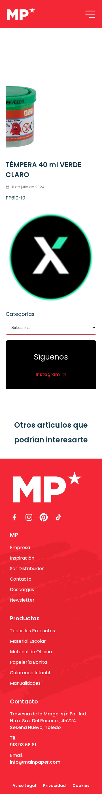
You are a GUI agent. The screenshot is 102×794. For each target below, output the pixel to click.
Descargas (22, 589)
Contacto (20, 579)
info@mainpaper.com (35, 762)
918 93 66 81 (23, 745)
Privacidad (54, 785)
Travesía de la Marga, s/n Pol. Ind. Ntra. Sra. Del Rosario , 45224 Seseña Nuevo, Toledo (48, 721)
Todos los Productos (32, 630)
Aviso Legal (24, 785)
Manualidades (25, 683)
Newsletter (22, 600)
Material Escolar (28, 641)
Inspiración (22, 558)
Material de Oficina (31, 651)
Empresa (20, 547)
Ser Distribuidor (27, 568)
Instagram (48, 374)
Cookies (81, 785)
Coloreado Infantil (30, 672)
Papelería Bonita (28, 662)
